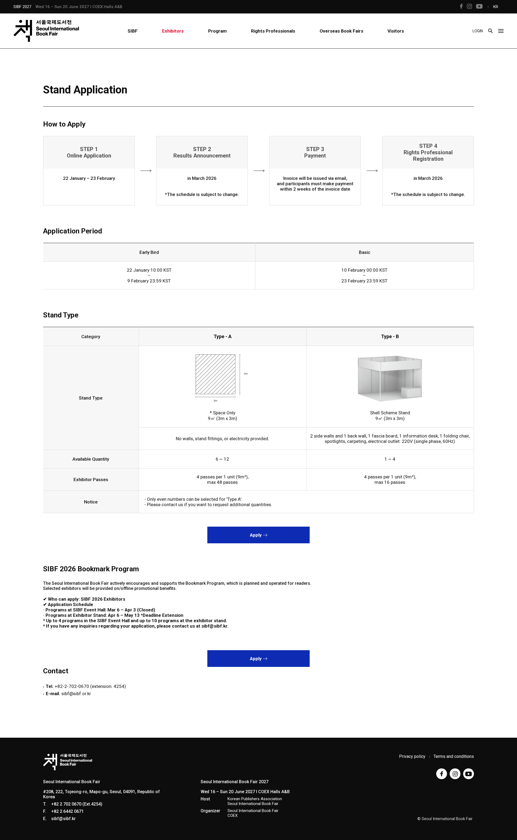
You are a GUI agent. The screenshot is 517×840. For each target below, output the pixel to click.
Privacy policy (412, 756)
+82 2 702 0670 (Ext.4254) (76, 804)
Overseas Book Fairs (341, 31)
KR (495, 6)
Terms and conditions (454, 756)
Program (217, 31)
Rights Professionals (273, 31)
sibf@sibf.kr (63, 818)
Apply (256, 535)
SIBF (133, 31)
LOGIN (478, 31)
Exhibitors (173, 31)
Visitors (395, 31)
